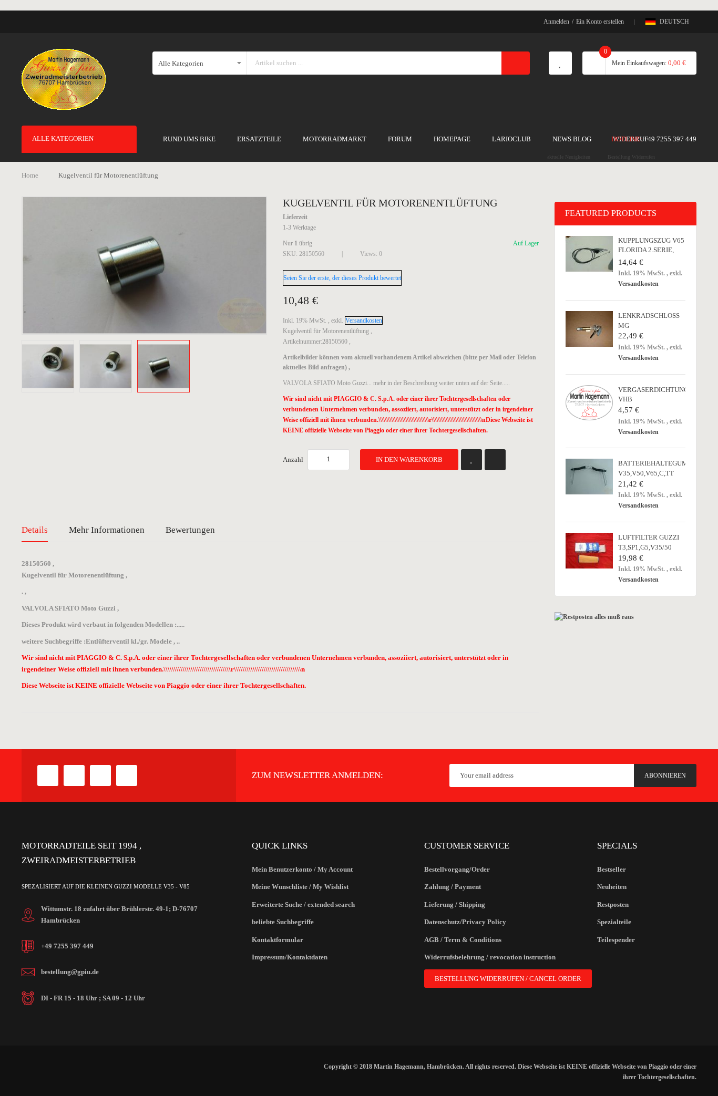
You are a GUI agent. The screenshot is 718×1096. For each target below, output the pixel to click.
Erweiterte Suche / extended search (303, 904)
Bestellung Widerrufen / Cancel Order (508, 979)
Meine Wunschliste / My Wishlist (300, 887)
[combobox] (374, 63)
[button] (50, 366)
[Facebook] (47, 775)
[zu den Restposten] (594, 617)
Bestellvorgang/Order (457, 869)
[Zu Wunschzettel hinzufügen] (471, 459)
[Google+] (74, 775)
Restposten (613, 904)
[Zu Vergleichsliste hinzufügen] (495, 459)
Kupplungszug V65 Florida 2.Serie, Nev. (651, 250)
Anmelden (556, 21)
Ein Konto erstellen (600, 21)
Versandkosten (363, 320)
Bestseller (611, 869)
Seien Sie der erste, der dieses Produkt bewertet (342, 278)
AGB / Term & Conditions (462, 940)
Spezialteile (614, 922)
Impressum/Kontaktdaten (289, 957)
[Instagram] (126, 775)
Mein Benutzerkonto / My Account (302, 869)
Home (30, 175)
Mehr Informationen (107, 530)
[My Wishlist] (560, 63)
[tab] (35, 530)
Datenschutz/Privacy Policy (465, 922)
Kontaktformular (277, 940)
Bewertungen (190, 530)
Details (35, 530)
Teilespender (616, 940)
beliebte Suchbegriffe (283, 922)
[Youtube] (100, 775)
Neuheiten (612, 887)
